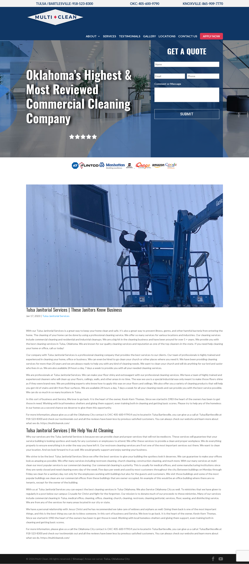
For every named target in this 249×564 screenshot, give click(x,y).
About (91, 36)
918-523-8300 (82, 3)
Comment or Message (167, 83)
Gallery (149, 36)
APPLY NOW (211, 36)
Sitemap (78, 558)
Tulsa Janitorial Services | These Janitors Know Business (74, 309)
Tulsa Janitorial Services (55, 315)
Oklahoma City (120, 558)
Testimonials (129, 36)
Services (109, 36)
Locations (167, 36)
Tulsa (107, 558)
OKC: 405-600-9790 (144, 4)
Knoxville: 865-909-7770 (203, 4)
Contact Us (187, 36)
